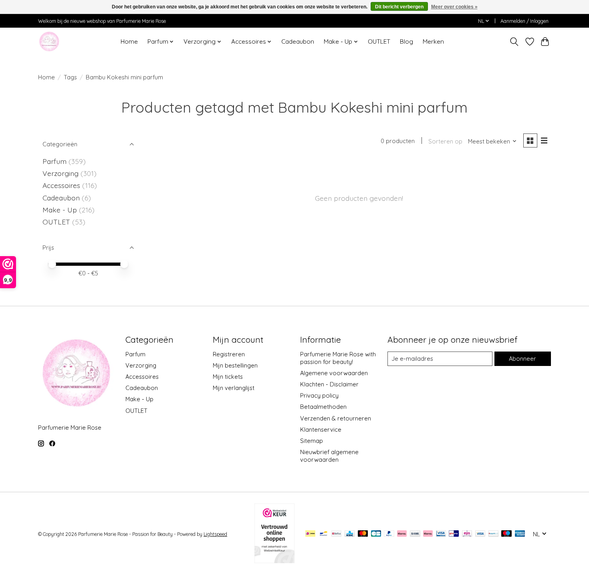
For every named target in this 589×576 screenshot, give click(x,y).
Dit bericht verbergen (399, 7)
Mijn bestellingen (235, 365)
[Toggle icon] (514, 41)
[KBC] (350, 534)
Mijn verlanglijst (233, 388)
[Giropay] (454, 534)
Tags (70, 77)
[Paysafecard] (493, 534)
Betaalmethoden (323, 406)
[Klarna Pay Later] (402, 534)
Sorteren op (445, 141)
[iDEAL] (310, 534)
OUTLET (379, 41)
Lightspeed (215, 534)
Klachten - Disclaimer (329, 384)
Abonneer (522, 358)
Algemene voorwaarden (334, 373)
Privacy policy (319, 395)
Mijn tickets (228, 376)
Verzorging (61, 173)
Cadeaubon (297, 41)
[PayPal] (389, 534)
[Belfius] (336, 534)
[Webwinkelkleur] (274, 560)
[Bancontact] (324, 534)
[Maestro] (506, 534)
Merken (433, 41)
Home (129, 41)
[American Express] (520, 534)
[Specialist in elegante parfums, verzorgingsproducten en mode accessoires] (49, 41)
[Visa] (480, 534)
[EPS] (467, 534)
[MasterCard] (363, 534)
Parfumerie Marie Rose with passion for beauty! (338, 358)
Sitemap (311, 441)
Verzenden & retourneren (335, 418)
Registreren (229, 354)
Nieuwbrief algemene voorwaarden (329, 455)
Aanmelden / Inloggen (524, 21)
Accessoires (62, 185)
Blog (406, 41)
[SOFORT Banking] (428, 534)
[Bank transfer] (415, 534)
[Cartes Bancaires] (376, 534)
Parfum (54, 161)
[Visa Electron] (441, 534)
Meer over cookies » (454, 7)
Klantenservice (320, 429)
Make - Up (60, 209)
